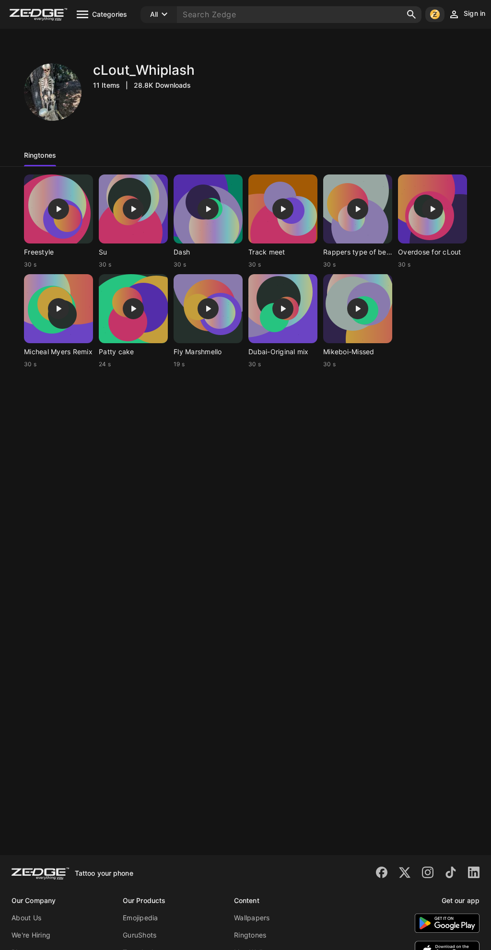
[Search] (411, 14)
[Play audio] (58, 209)
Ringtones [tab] (40, 155)
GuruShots (139, 935)
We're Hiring (31, 935)
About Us (26, 918)
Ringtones (250, 935)
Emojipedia (140, 918)
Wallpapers (252, 918)
